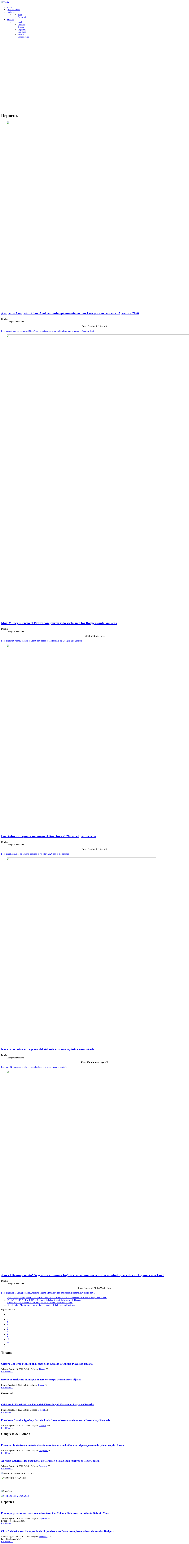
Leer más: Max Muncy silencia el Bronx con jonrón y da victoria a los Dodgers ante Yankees (41, 641)
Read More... (7, 1371)
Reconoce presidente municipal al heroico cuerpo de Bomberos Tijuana (41, 1379)
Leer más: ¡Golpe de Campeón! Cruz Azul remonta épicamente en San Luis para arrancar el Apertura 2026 (47, 331)
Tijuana (42, 1369)
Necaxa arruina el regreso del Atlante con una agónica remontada (47, 1049)
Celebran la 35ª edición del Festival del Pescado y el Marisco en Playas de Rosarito (47, 1404)
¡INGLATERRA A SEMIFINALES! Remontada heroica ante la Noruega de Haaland (44, 1300)
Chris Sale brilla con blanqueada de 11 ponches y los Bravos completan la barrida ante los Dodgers (57, 1531)
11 (8, 1342)
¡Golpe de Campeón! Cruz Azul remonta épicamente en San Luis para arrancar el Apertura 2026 (70, 313)
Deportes (43, 1518)
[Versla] (5, 2)
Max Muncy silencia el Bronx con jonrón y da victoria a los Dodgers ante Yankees (59, 623)
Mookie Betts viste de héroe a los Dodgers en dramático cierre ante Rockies (40, 1302)
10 (8, 1339)
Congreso (43, 1450)
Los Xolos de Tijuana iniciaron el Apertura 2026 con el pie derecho (48, 836)
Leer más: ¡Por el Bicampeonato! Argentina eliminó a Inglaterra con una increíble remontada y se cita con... (48, 1293)
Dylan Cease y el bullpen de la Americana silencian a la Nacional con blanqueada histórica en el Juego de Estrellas (57, 1297)
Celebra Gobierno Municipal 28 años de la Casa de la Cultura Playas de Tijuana (47, 1363)
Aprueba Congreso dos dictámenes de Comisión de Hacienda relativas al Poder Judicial (50, 1460)
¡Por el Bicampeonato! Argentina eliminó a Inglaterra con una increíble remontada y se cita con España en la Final (82, 1275)
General (41, 1410)
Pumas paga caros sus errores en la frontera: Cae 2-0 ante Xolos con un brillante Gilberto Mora (55, 1513)
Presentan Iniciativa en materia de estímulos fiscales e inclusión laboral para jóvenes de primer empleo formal (63, 1445)
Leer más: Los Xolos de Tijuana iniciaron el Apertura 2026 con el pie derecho (35, 854)
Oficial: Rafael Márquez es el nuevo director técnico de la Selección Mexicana (41, 1305)
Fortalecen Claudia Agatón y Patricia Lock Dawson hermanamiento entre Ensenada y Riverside (55, 1420)
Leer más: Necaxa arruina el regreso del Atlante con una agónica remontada (34, 1067)
